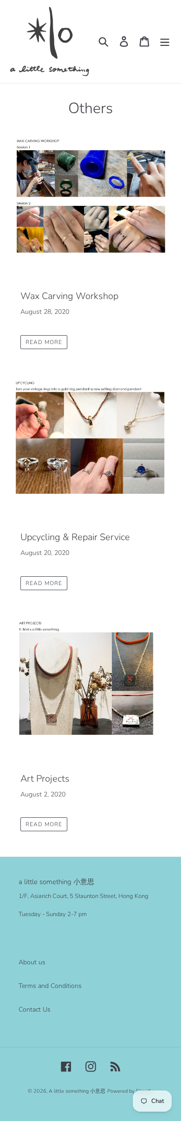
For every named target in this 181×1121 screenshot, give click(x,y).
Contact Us (35, 1009)
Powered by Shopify (130, 1091)
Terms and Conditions (50, 985)
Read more (44, 342)
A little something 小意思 (77, 1091)
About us (32, 962)
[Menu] (165, 41)
